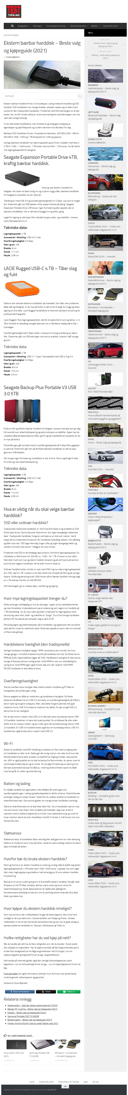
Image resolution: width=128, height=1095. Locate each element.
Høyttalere (93, 112)
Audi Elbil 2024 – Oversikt (101, 469)
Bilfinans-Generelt (97, 706)
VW (89, 361)
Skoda (91, 676)
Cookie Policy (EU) (110, 26)
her (41, 955)
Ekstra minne (11, 35)
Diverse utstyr (95, 139)
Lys (89, 622)
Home (31, 1082)
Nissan (91, 253)
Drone (91, 439)
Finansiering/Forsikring (55, 26)
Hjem (86, 1082)
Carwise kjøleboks (97, 142)
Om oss (95, 1082)
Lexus (90, 880)
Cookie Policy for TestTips (68, 1082)
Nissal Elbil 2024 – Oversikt (101, 256)
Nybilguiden (23, 26)
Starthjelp (93, 490)
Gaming (91, 732)
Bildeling (92, 793)
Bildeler (94, 26)
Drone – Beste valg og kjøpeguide (104, 442)
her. (5, 967)
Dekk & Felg (93, 412)
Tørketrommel (95, 331)
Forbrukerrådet (11, 973)
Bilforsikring (94, 193)
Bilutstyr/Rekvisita (78, 26)
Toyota (91, 223)
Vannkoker (93, 163)
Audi (90, 466)
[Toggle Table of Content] (79, 96)
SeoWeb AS (51, 1090)
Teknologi (37, 26)
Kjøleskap (92, 514)
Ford (90, 763)
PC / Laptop (93, 595)
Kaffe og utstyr (95, 649)
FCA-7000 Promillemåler (100, 391)
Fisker (91, 850)
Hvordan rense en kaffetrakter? (103, 652)
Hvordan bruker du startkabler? (103, 493)
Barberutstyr (94, 541)
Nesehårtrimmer (96, 277)
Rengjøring (93, 85)
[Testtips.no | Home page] (13, 11)
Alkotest (92, 388)
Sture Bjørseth (13, 57)
